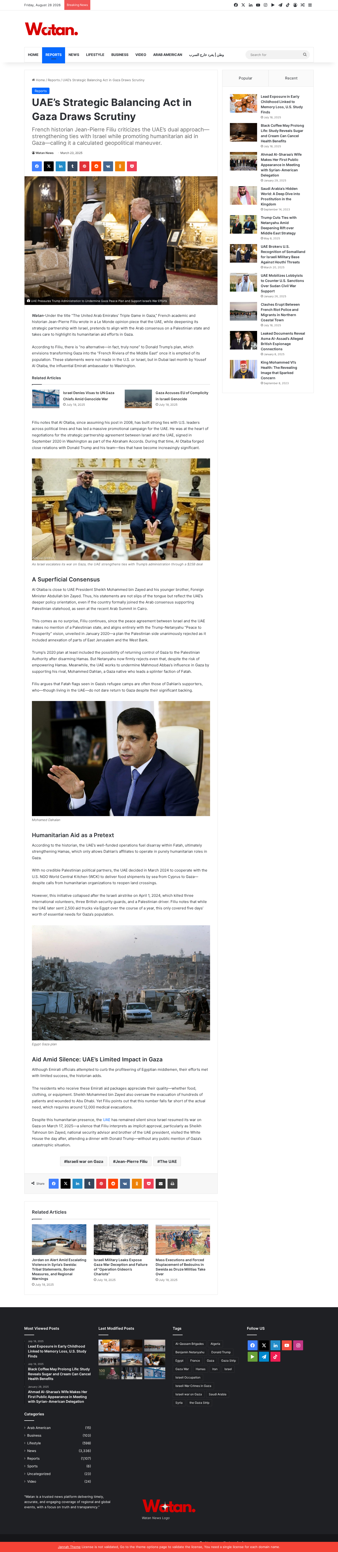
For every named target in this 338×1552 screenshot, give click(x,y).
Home (33, 54)
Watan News (45, 153)
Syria (179, 1402)
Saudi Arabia (217, 1394)
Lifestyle (95, 54)
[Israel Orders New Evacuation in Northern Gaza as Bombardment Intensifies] (109, 1359)
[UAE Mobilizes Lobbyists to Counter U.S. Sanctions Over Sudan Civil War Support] (243, 282)
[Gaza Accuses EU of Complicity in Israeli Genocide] (138, 399)
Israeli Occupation (187, 1377)
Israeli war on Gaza (85, 1161)
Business (119, 54)
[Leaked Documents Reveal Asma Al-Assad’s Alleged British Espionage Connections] (243, 340)
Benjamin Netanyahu (189, 1352)
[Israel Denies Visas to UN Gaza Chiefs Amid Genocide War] (45, 399)
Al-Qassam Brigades (189, 1344)
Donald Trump (221, 1352)
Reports (54, 54)
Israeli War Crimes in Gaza (193, 1386)
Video (140, 54)
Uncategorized (38, 1474)
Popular (245, 78)
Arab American (167, 54)
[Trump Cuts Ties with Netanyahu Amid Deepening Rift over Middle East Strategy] (243, 224)
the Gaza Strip (199, 1402)
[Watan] (51, 28)
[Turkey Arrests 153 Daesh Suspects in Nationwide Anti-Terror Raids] (132, 1373)
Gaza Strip (228, 1360)
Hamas (200, 1369)
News (74, 54)
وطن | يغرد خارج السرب (206, 54)
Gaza (210, 1360)
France (195, 1360)
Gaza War (182, 1369)
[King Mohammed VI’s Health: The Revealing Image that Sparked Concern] (243, 369)
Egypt (179, 1360)
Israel (228, 1369)
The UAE (168, 1161)
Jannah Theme (69, 1547)
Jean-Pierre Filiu (131, 1161)
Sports (32, 1466)
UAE (106, 1119)
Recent (291, 78)
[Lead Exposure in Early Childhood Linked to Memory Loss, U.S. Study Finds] (243, 103)
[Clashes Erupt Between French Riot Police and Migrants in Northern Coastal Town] (243, 311)
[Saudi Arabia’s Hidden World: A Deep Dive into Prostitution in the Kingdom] (243, 195)
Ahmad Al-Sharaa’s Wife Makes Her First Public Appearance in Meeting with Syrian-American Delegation (281, 164)
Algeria (215, 1344)
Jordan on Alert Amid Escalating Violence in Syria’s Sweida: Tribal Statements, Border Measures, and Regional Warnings (59, 1269)
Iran (214, 1369)
